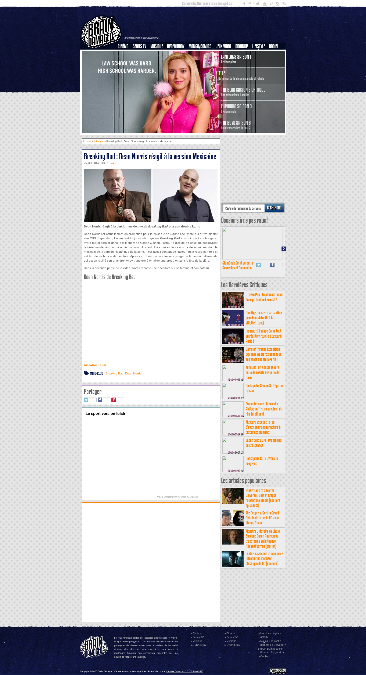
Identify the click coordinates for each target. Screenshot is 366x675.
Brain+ (274, 46)
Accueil (87, 141)
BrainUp (241, 46)
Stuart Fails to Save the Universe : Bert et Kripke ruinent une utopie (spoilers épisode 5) (263, 498)
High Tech (259, 68)
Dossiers (125, 60)
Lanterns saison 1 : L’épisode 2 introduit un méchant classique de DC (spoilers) (264, 558)
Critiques (125, 53)
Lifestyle (258, 46)
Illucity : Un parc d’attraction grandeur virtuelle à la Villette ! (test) (264, 317)
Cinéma (123, 46)
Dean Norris (133, 373)
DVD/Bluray (175, 46)
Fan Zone (276, 53)
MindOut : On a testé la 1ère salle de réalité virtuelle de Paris (262, 372)
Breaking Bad (114, 373)
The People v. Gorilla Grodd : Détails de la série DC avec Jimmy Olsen (263, 517)
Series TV (139, 46)
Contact (264, 656)
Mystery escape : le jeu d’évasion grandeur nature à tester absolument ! (263, 427)
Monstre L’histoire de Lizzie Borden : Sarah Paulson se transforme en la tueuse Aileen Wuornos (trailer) (263, 539)
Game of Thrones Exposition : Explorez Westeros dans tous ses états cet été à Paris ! (263, 354)
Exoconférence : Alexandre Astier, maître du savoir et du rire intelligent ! (264, 408)
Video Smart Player (167, 497)
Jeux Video (223, 46)
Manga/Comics (200, 46)
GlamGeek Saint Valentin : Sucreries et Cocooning (238, 265)
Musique (156, 46)
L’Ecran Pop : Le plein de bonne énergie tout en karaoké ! (264, 297)
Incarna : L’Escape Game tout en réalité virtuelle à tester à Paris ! (264, 336)
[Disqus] (151, 562)
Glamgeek (259, 60)
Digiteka (194, 497)
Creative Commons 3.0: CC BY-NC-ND (184, 671)
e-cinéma (125, 68)
